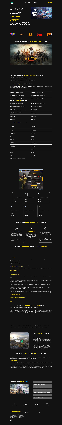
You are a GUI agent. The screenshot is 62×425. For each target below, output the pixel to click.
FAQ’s (25, 415)
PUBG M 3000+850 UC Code (29, 211)
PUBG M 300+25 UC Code (30, 197)
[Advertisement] (29, 69)
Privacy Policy (26, 412)
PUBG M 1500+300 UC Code (15, 211)
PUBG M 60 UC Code (18, 197)
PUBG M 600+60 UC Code (43, 197)
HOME (39, 412)
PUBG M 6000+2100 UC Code (44, 211)
